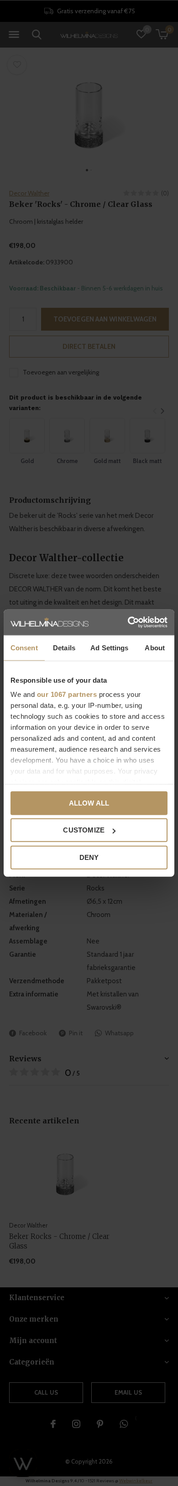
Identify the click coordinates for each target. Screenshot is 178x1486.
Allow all (89, 802)
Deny (89, 857)
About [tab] (155, 647)
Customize (84, 830)
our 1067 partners (67, 694)
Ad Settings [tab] (109, 647)
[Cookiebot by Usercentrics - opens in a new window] (128, 622)
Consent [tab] (24, 647)
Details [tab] (64, 647)
